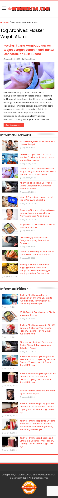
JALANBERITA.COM (47, 474)
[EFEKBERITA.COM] (29, 9)
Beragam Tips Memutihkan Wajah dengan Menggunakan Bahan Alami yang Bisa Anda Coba (37, 213)
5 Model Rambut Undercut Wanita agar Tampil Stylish (37, 392)
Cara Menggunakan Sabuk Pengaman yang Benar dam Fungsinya (34, 240)
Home (5, 22)
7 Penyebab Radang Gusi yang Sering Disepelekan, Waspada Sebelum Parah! (36, 185)
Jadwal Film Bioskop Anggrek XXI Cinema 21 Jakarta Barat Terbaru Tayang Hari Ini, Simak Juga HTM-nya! (37, 408)
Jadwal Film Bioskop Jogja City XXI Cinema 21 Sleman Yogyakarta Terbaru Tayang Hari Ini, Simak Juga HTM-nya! (37, 329)
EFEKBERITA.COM (23, 474)
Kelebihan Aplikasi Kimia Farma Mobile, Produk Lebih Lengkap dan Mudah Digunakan (37, 157)
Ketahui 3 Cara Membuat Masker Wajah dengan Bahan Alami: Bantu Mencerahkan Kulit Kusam (29, 50)
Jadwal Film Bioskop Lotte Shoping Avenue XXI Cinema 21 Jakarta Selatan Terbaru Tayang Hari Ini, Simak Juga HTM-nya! (37, 425)
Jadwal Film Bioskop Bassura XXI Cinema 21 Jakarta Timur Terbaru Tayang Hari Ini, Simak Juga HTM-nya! (37, 442)
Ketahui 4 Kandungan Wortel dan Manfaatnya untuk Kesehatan (37, 253)
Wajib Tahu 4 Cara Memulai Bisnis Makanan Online (37, 226)
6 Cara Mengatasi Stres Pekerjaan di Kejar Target (37, 143)
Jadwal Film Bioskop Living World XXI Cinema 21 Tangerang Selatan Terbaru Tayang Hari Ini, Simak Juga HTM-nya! (37, 361)
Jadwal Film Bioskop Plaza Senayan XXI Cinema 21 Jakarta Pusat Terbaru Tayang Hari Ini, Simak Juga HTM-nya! (36, 299)
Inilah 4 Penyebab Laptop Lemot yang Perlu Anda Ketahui (36, 198)
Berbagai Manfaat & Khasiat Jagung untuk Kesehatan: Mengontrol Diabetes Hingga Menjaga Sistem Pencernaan (35, 269)
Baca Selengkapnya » (13, 125)
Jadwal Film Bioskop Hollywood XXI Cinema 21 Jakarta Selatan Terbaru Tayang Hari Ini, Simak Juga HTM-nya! (38, 378)
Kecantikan (29, 59)
